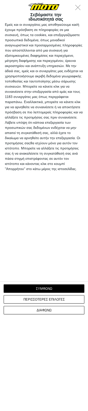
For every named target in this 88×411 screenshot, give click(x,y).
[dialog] (44, 205)
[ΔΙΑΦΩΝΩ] (79, 9)
